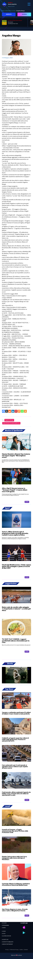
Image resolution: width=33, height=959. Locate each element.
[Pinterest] (16, 411)
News (4, 927)
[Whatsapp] (22, 411)
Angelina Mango (11, 36)
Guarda (24, 14)
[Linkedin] (12, 411)
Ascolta (8, 14)
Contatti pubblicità (8, 941)
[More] (25, 411)
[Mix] (19, 411)
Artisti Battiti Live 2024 (10, 10)
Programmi (6, 925)
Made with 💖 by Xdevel (16, 955)
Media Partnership (8, 944)
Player (4, 923)
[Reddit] (9, 411)
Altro (26, 577)
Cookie (21, 949)
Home (3, 10)
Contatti (26, 949)
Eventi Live (5, 939)
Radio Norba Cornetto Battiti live (11, 423)
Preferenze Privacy (14, 949)
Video (4, 931)
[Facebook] (3, 411)
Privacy (7, 949)
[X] (6, 411)
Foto (4, 933)
